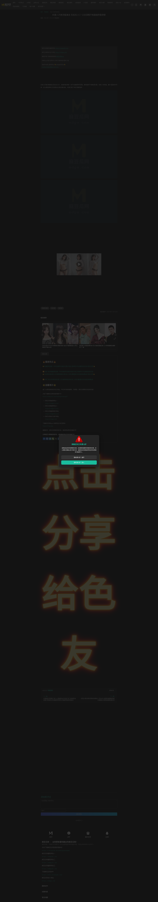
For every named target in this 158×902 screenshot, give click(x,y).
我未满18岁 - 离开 (79, 457)
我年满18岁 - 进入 (79, 462)
